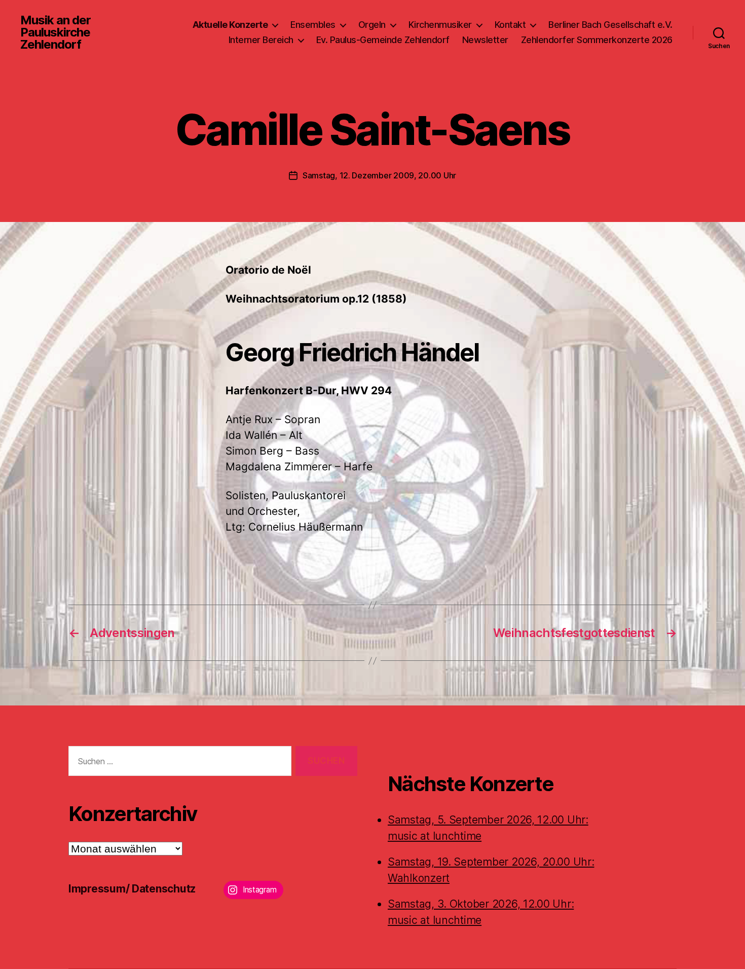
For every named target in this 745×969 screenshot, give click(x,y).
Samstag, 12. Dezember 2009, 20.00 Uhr (379, 175)
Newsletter (485, 39)
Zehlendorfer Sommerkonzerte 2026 (597, 39)
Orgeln (372, 24)
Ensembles (313, 24)
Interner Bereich (261, 39)
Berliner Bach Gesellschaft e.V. (610, 24)
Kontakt (510, 24)
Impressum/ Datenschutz (132, 888)
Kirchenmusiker (440, 24)
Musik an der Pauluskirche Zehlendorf (55, 32)
